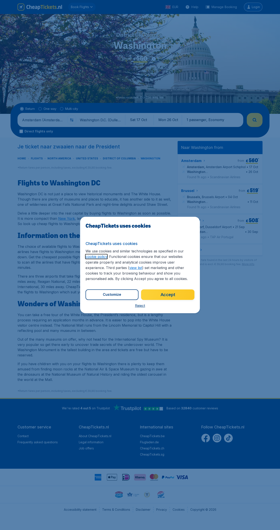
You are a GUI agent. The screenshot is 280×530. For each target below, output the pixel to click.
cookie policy (96, 256)
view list (135, 268)
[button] (140, 305)
